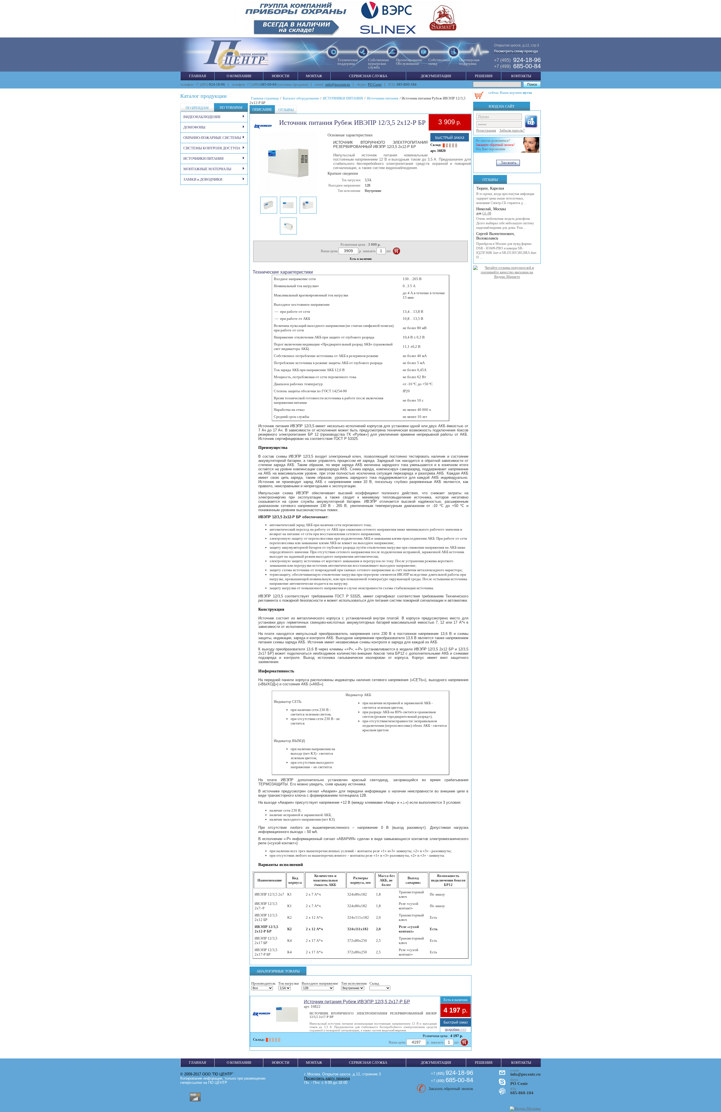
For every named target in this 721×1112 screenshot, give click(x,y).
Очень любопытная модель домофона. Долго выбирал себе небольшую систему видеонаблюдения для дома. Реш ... (505, 223)
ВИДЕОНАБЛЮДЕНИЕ (202, 117)
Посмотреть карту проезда (327, 1078)
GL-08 (486, 213)
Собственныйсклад (439, 62)
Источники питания (382, 98)
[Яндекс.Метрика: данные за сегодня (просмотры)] (525, 1108)
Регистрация (486, 130)
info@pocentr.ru (337, 84)
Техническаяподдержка (347, 62)
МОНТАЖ (314, 76)
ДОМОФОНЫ (194, 127)
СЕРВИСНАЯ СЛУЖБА (368, 76)
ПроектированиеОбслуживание (409, 62)
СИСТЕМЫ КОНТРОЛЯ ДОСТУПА (211, 148)
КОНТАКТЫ (521, 76)
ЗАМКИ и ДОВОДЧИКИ (202, 179)
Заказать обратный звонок (451, 1089)
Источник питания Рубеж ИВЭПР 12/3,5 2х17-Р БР (357, 1001)
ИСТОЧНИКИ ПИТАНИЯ (203, 158)
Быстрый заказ (449, 138)
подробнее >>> (455, 1029)
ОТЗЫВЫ (490, 180)
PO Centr (375, 84)
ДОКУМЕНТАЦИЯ (436, 76)
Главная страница (265, 98)
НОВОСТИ (280, 76)
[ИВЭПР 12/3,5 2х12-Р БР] (288, 193)
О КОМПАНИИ (239, 76)
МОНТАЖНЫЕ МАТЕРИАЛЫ (207, 169)
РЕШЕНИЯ (484, 76)
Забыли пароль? (512, 130)
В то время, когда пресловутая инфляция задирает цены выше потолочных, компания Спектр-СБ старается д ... (505, 198)
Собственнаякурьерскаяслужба (378, 63)
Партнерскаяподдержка (469, 62)
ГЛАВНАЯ (197, 76)
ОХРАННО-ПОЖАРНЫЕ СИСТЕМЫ (212, 138)
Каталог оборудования (301, 98)
